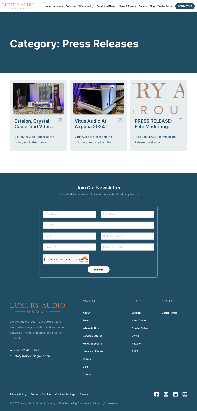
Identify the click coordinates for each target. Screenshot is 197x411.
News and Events (93, 351)
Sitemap (84, 394)
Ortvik (135, 335)
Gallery (143, 6)
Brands (70, 6)
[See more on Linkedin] (175, 394)
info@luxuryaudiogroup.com (32, 356)
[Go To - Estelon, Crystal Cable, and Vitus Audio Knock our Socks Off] (38, 98)
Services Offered (106, 6)
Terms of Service (41, 394)
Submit (98, 269)
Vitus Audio (139, 320)
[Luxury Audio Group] (18, 6)
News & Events (127, 6)
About (57, 6)
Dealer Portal (165, 6)
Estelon (136, 312)
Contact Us (185, 6)
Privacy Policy (18, 394)
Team (86, 320)
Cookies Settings (65, 394)
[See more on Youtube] (185, 394)
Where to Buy (86, 6)
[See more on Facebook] (156, 394)
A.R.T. (135, 351)
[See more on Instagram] (166, 394)
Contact (87, 374)
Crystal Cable (140, 328)
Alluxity (136, 343)
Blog (152, 6)
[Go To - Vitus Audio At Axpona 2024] (98, 98)
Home (48, 6)
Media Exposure (92, 343)
